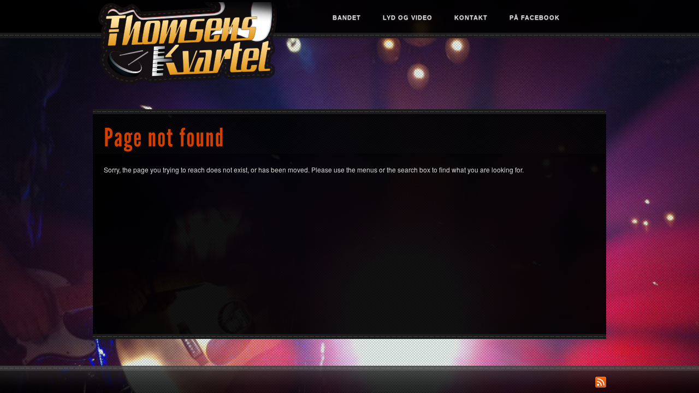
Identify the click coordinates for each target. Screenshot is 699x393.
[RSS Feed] (600, 382)
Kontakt (471, 17)
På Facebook (535, 17)
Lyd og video (408, 17)
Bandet (347, 17)
